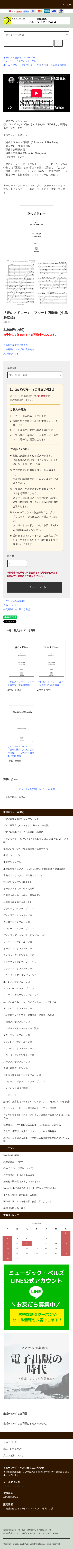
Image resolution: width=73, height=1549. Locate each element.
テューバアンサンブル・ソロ (17, 1008)
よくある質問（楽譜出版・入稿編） (21, 1195)
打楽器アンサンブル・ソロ (16, 1022)
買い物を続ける (11, 353)
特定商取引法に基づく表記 (16, 609)
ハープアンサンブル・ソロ (16, 1062)
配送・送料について (30, 1530)
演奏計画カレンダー (13, 1162)
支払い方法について (11, 1530)
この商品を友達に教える (15, 345)
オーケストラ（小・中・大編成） (19, 888)
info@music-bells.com (14, 1486)
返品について (10, 605)
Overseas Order (11, 1155)
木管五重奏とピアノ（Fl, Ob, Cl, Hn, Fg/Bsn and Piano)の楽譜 (34, 869)
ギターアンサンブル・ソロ (16, 1035)
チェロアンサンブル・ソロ (16, 922)
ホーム (6, 57)
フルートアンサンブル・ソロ (27, 65)
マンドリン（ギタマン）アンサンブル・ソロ (25, 1081)
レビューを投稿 (47, 789)
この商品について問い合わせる (18, 349)
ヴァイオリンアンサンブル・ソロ (19, 909)
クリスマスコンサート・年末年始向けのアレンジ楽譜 (29, 1108)
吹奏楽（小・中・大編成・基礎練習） (22, 895)
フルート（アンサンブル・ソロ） (22, 61)
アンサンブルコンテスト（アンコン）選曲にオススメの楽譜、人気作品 (36, 1116)
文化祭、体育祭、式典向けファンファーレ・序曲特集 (29, 1131)
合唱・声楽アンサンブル (15, 1068)
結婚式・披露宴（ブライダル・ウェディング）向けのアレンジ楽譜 (36, 1101)
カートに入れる (37, 587)
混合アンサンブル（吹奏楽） (17, 882)
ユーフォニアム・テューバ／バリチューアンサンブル (29, 1002)
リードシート (10, 1095)
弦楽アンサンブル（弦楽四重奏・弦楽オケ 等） (26, 849)
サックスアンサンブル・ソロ (17, 968)
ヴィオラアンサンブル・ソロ (17, 915)
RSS (49, 1533)
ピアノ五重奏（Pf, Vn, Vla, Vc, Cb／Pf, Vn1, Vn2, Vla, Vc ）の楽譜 (36, 840)
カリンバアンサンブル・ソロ (17, 1048)
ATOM (55, 1533)
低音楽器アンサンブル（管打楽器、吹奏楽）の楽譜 (28, 1015)
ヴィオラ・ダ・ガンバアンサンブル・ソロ (24, 935)
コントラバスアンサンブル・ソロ (19, 929)
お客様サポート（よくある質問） (19, 1175)
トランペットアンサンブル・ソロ (19, 975)
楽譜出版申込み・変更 (14, 1208)
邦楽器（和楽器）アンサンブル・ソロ (22, 1075)
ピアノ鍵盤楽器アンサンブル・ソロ (21, 819)
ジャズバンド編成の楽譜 (15, 1088)
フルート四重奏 (21, 142)
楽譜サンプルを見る (16, 120)
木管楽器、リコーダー (24, 57)
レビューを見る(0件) (27, 789)
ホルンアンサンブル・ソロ (16, 982)
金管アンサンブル (12, 855)
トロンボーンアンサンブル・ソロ (19, 988)
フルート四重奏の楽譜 (55, 65)
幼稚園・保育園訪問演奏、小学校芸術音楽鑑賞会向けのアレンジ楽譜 (36, 1140)
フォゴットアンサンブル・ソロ (18, 955)
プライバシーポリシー (36, 1533)
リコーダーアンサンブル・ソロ (18, 1055)
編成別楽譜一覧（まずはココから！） (22, 1181)
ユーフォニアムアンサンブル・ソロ (21, 995)
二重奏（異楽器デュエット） (17, 902)
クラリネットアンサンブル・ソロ (19, 962)
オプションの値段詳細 (14, 601)
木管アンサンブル (12, 862)
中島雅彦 (17, 153)
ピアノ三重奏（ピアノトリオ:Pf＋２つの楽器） (26, 825)
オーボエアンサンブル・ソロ (17, 948)
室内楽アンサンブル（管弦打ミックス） (23, 875)
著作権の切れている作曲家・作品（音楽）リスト (27, 1201)
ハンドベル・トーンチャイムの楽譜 (21, 1028)
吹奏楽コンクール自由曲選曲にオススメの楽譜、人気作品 (32, 1125)
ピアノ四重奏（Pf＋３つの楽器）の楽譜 (23, 832)
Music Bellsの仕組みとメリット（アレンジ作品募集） (30, 1188)
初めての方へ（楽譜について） (18, 1168)
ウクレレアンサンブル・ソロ (17, 1042)
